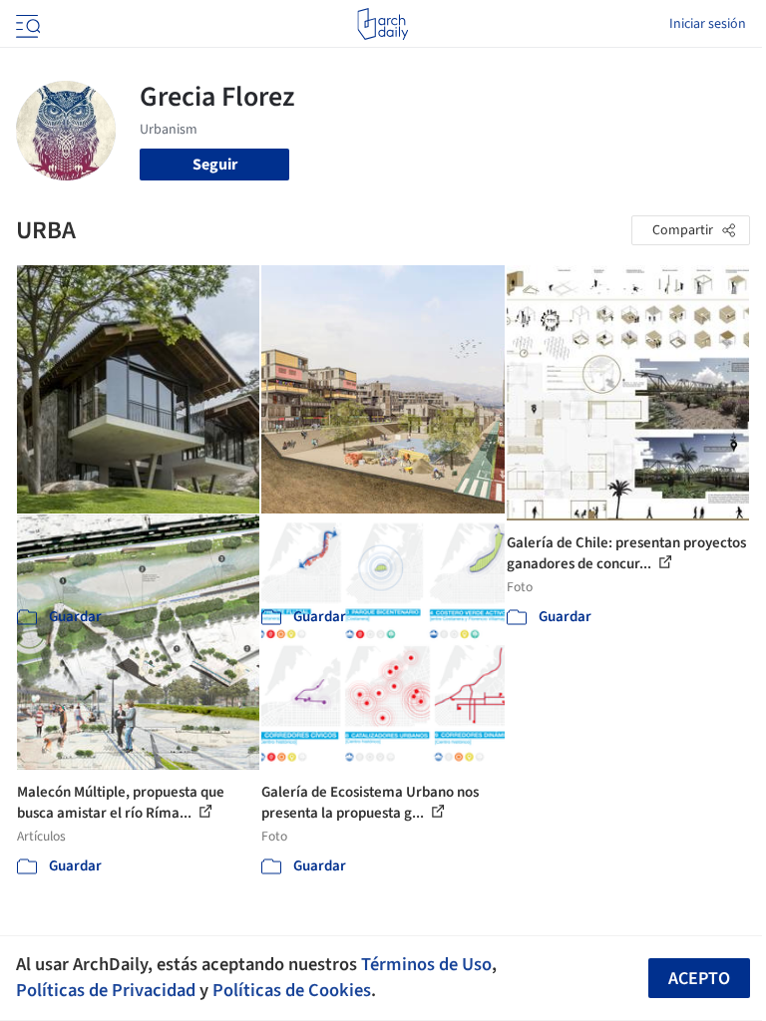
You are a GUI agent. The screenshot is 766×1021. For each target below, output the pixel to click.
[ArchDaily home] (382, 24)
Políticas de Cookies (291, 990)
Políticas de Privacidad (105, 990)
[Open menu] (26, 24)
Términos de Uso (426, 964)
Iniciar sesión (707, 24)
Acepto (699, 978)
